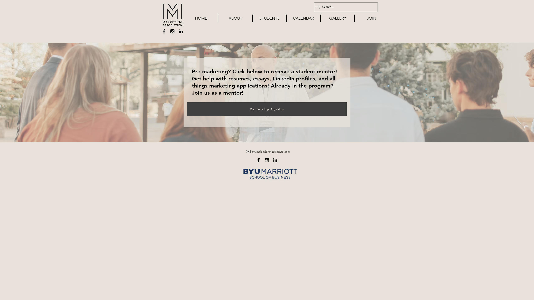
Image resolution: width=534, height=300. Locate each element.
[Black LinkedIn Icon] (181, 31)
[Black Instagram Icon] (172, 31)
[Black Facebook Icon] (164, 31)
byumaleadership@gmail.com (271, 152)
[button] (235, 18)
